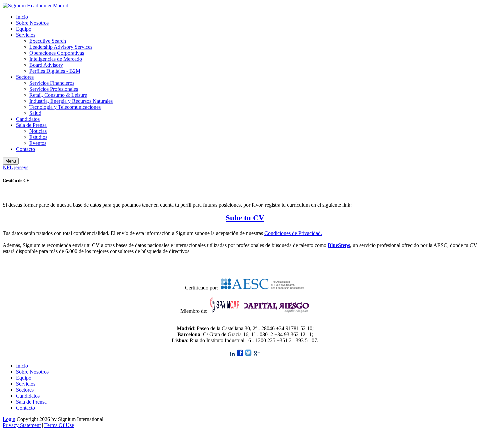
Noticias (38, 131)
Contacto (25, 149)
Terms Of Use (59, 425)
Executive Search (47, 41)
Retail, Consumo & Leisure (58, 95)
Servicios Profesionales (53, 89)
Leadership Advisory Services (60, 47)
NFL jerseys (15, 167)
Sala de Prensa (31, 125)
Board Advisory (46, 65)
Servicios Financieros (51, 83)
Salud (35, 113)
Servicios (25, 35)
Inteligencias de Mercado (55, 59)
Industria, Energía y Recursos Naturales (71, 101)
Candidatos (28, 119)
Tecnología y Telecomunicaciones (65, 107)
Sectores (25, 77)
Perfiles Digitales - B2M (54, 71)
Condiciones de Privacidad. (293, 233)
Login (9, 419)
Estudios (38, 137)
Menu (10, 161)
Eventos (37, 143)
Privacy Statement (22, 425)
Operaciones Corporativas (56, 53)
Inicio (22, 17)
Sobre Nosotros (32, 23)
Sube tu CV (245, 217)
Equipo (23, 29)
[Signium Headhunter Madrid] (35, 5)
